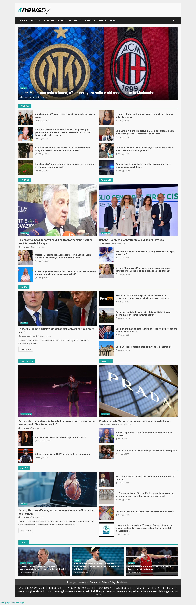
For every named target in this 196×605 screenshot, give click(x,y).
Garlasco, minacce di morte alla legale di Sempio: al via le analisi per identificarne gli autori (106, 150)
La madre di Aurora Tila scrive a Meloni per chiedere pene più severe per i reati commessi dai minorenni (106, 134)
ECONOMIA (49, 20)
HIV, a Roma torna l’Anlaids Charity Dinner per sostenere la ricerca (106, 479)
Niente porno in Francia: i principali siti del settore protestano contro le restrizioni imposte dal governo (106, 298)
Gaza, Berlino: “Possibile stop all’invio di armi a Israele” (106, 348)
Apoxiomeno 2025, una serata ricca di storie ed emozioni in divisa (98, 63)
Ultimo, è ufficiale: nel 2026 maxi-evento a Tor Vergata (25, 455)
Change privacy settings (12, 602)
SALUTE (102, 20)
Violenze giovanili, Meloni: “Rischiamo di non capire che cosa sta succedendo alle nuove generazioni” (25, 274)
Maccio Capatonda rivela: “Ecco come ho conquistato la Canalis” (106, 435)
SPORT (113, 20)
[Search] (174, 20)
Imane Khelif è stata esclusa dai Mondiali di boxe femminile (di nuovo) (95, 567)
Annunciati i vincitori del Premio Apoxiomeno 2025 (25, 438)
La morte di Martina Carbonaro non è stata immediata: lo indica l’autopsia (106, 117)
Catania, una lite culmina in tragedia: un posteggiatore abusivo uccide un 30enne (106, 167)
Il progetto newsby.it (77, 582)
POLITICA (35, 20)
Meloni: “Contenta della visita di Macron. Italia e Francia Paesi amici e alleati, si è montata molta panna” (25, 257)
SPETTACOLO (75, 20)
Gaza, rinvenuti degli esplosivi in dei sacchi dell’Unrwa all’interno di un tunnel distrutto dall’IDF (106, 315)
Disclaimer (122, 582)
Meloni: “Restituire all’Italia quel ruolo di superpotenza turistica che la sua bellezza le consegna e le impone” (106, 271)
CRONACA (22, 20)
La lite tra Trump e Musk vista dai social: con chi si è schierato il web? (57, 308)
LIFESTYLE (90, 20)
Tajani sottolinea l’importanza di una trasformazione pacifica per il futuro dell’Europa (57, 210)
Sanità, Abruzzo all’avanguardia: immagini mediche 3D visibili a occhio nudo (57, 489)
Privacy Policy (108, 582)
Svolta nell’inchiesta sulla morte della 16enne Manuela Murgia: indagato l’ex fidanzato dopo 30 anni (25, 150)
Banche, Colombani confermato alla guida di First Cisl (138, 210)
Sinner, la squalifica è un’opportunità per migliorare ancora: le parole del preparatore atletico (42, 566)
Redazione (26, 97)
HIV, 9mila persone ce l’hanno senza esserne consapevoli (106, 513)
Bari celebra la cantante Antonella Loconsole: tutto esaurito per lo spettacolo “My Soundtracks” (57, 391)
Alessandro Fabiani (109, 425)
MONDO (61, 20)
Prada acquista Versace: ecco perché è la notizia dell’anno (138, 391)
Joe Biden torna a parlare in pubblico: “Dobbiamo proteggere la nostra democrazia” (106, 332)
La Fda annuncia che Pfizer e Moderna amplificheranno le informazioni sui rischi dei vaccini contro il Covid (106, 496)
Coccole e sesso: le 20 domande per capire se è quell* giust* (106, 452)
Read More (26, 349)
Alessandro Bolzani (28, 336)
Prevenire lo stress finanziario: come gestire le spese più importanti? (106, 254)
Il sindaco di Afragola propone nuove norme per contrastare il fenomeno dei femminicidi (25, 167)
